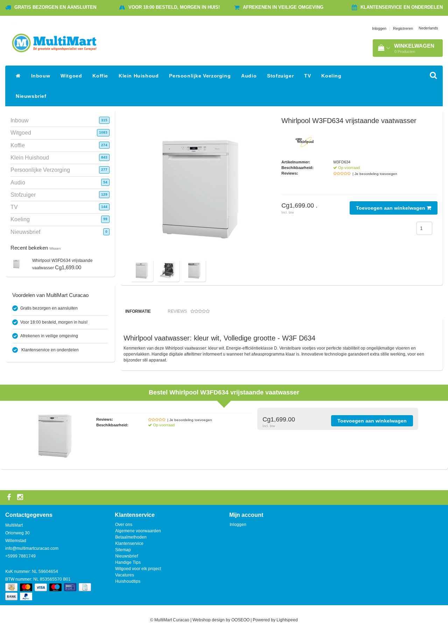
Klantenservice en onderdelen (401, 7)
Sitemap (123, 549)
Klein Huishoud (139, 76)
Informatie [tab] (138, 311)
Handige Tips (128, 562)
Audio (249, 76)
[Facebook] (10, 497)
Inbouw (40, 76)
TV (307, 76)
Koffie (100, 76)
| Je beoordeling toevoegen (374, 174)
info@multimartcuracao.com (31, 548)
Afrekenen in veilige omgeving (283, 7)
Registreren (403, 28)
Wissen (55, 248)
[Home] (18, 76)
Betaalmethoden (131, 537)
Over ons (123, 524)
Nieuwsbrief (31, 96)
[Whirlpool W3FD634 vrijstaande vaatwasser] (16, 263)
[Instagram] (21, 497)
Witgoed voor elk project (138, 568)
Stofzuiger (280, 76)
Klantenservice (129, 543)
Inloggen (379, 28)
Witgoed (71, 76)
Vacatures (124, 575)
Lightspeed (287, 619)
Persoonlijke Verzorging (200, 76)
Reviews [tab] (177, 311)
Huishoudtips (127, 581)
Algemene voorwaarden (138, 530)
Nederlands (428, 28)
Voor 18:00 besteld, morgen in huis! (174, 7)
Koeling (331, 76)
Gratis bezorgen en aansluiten (55, 7)
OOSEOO (240, 619)
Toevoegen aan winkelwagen (391, 208)
